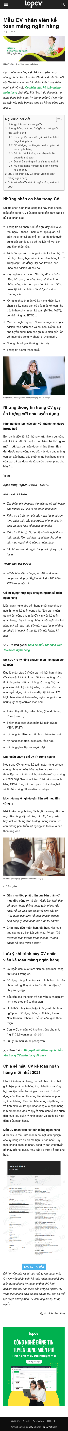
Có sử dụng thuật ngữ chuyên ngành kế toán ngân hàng (37, 147)
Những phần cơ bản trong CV (25, 124)
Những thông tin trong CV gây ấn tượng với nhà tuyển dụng (33, 130)
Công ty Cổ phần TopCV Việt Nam (41, 1427)
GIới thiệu (15, 1421)
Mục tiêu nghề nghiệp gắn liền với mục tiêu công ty (36, 167)
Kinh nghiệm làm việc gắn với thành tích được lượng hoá (36, 139)
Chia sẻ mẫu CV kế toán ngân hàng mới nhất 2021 (34, 184)
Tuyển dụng (38, 1421)
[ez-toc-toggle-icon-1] (57, 119)
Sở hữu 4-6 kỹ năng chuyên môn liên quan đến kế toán (35, 155)
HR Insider (52, 1421)
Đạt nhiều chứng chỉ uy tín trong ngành (36, 161)
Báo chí (26, 1421)
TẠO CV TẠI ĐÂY (34, 1267)
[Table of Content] (59, 119)
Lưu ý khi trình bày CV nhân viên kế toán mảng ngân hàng (31, 176)
